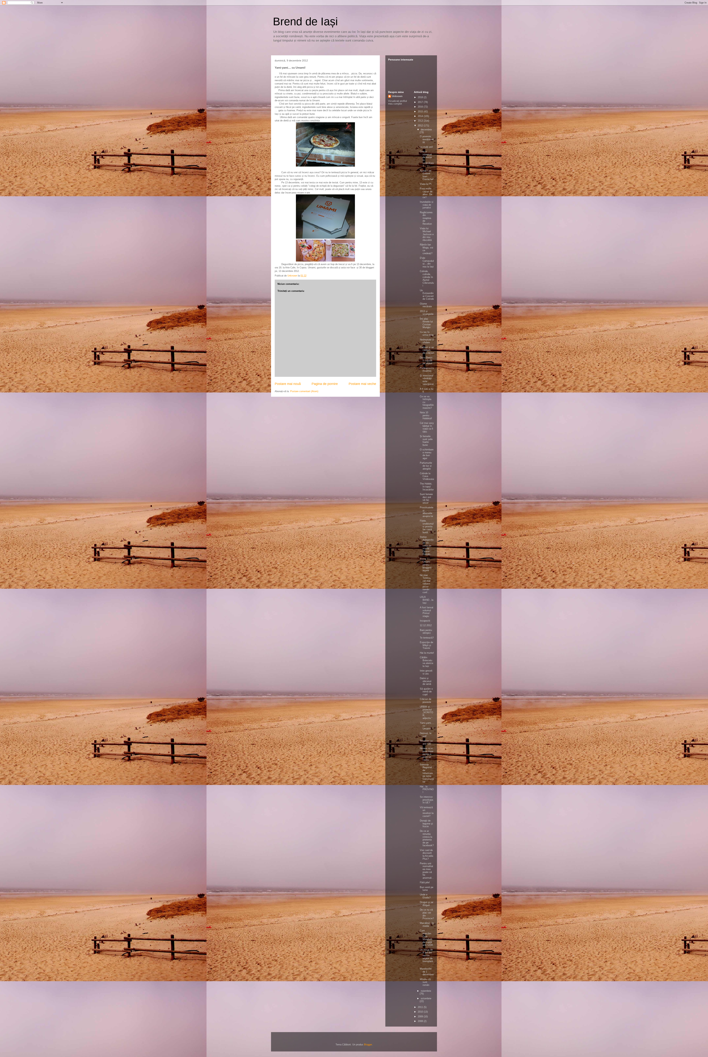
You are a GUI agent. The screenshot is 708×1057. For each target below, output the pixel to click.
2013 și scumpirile (426, 313)
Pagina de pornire (325, 384)
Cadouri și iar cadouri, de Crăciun (427, 350)
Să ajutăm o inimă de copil (426, 691)
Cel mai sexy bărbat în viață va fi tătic (427, 427)
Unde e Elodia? (425, 896)
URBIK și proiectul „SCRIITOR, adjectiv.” (426, 712)
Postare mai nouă (288, 384)
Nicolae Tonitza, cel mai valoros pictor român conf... (425, 584)
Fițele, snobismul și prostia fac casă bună (426, 526)
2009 (421, 1016)
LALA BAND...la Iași (426, 600)
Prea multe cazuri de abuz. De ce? (426, 193)
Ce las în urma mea (426, 333)
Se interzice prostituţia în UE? (426, 799)
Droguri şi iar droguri (426, 904)
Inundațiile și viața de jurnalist (426, 204)
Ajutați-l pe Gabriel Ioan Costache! (426, 175)
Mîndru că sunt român (425, 982)
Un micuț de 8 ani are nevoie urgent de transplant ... (426, 957)
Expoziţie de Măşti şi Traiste (426, 645)
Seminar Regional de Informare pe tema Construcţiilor (427, 773)
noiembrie (426, 990)
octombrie (426, 998)
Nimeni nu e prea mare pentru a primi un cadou (426, 754)
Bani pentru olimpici (426, 631)
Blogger (368, 1044)
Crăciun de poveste (425, 700)
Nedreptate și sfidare (427, 341)
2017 (421, 102)
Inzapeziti (425, 620)
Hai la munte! (427, 652)
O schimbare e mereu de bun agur (426, 454)
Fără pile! (425, 882)
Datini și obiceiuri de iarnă (425, 681)
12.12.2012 (426, 625)
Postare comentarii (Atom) (304, 391)
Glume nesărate (426, 305)
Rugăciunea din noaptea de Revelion (426, 218)
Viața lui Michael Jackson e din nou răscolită (427, 234)
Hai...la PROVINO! (427, 789)
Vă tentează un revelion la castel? (426, 811)
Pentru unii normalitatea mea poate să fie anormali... (427, 870)
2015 (421, 111)
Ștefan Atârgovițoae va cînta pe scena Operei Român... (426, 546)
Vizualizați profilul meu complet (397, 102)
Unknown (397, 96)
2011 (421, 1007)
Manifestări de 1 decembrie (427, 971)
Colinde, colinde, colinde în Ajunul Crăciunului (427, 278)
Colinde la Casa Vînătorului (427, 476)
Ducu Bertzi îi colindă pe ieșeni (426, 360)
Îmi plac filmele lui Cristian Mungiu (426, 323)
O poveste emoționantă (427, 139)
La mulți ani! (426, 147)
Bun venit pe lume (426, 889)
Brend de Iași (305, 21)
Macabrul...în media (427, 924)
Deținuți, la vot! (425, 735)
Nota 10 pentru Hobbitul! (426, 415)
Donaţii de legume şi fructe (426, 823)
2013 (421, 120)
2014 (421, 116)
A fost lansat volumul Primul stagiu (426, 611)
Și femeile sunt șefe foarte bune (426, 440)
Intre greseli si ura (426, 672)
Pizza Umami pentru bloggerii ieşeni (425, 565)
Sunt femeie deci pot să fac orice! (426, 498)
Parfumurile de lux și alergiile (426, 465)
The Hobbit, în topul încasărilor (427, 486)
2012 (421, 125)
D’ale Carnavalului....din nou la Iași (427, 262)
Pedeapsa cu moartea (427, 369)
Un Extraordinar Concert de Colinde (427, 294)
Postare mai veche (362, 384)
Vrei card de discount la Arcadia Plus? (426, 854)
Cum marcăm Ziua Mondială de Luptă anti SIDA (426, 937)
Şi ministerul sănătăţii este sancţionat (427, 380)
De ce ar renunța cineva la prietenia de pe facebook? (427, 838)
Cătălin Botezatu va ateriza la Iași (426, 661)
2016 (421, 106)
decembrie (426, 129)
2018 (421, 97)
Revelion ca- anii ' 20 (426, 742)
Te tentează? (427, 637)
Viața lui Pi (425, 184)
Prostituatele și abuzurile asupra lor (426, 512)
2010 (421, 1011)
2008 (421, 1021)
